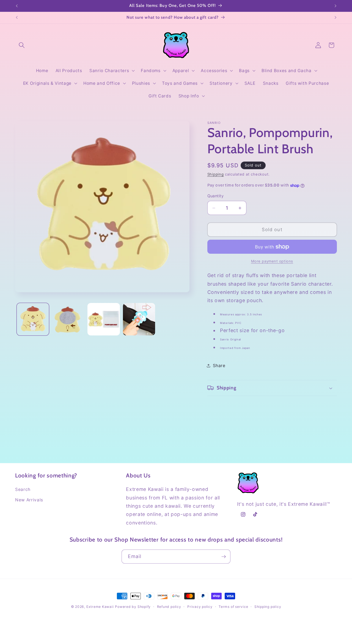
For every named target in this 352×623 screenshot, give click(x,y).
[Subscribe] (223, 557)
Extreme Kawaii (100, 607)
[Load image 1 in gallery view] (33, 319)
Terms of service (233, 607)
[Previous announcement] (17, 6)
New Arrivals (29, 499)
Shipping (215, 174)
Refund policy (169, 607)
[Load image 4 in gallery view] (139, 319)
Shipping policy (267, 607)
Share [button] (219, 365)
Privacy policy (200, 607)
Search (23, 489)
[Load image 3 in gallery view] (103, 319)
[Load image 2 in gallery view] (68, 319)
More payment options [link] (272, 261)
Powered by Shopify (133, 607)
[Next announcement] (335, 6)
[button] (21, 45)
